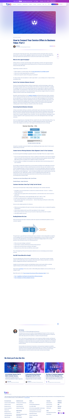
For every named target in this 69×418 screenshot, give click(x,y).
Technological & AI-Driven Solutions (35, 411)
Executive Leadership (7, 408)
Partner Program (49, 406)
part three (21, 268)
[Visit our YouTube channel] (64, 413)
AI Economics (31, 402)
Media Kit (59, 408)
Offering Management (8, 415)
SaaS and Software (19, 404)
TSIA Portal (18, 412)
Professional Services (8, 413)
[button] (25, 4)
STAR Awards (48, 408)
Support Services (7, 417)
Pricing (34, 4)
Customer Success (7, 404)
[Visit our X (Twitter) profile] (61, 413)
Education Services (7, 406)
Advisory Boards (49, 402)
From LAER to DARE (32, 406)
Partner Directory (49, 404)
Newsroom (59, 406)
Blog (43, 4)
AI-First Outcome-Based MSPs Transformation (37, 408)
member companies (33, 95)
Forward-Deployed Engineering (34, 404)
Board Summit (48, 414)
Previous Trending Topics (33, 415)
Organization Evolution (33, 413)
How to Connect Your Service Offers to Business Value (34, 273)
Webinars (30, 417)
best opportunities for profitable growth (40, 71)
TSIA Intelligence (19, 417)
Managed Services (7, 411)
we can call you (27, 397)
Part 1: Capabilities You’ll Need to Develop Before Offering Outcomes (28, 276)
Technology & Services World (51, 412)
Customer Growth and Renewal (9, 402)
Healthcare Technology (20, 408)
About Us (14, 4)
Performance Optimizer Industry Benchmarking (21, 415)
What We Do (19, 4)
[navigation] (8, 4)
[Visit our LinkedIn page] (59, 413)
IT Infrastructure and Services (21, 402)
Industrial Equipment (19, 406)
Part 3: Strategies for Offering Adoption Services (24, 277)
